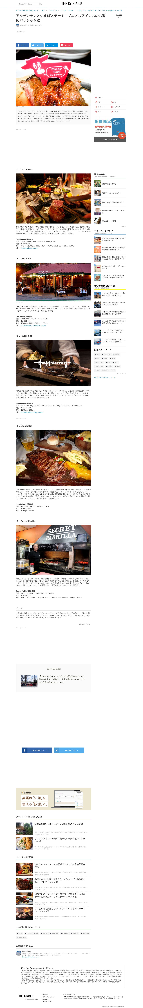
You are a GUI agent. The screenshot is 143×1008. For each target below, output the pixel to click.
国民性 (105, 358)
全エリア (100, 97)
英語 (98, 354)
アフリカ (116, 111)
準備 (98, 370)
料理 (114, 370)
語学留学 (106, 370)
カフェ (113, 358)
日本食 (118, 366)
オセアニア (116, 107)
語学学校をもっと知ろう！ (111, 193)
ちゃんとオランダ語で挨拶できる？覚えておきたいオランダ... (113, 276)
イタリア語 (107, 354)
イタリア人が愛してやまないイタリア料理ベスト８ (114, 239)
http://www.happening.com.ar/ (32, 412)
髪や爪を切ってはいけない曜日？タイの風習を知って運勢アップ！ (114, 258)
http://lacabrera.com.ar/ (29, 248)
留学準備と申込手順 (109, 184)
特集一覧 (123, 226)
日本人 (116, 362)
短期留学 (109, 366)
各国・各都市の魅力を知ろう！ (113, 202)
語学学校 (116, 354)
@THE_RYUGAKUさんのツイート (104, 377)
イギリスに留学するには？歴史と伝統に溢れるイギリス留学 (114, 313)
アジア (99, 111)
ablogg (34, 999)
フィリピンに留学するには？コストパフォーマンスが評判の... (114, 341)
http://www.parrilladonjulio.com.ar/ (33, 325)
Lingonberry (26, 951)
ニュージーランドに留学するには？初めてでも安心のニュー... (113, 331)
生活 (108, 362)
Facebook (45, 999)
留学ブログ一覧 (47, 1001)
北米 (98, 102)
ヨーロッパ (100, 107)
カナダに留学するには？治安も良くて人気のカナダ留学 (114, 303)
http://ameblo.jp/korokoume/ (30, 957)
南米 (114, 102)
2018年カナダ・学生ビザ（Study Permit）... (113, 267)
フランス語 (100, 366)
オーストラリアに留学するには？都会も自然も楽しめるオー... (114, 322)
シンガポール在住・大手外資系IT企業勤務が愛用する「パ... (114, 249)
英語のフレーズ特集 (109, 221)
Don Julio (21, 302)
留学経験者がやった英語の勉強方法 (114, 212)
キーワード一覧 (121, 373)
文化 (98, 358)
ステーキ (29, 933)
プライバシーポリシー (49, 997)
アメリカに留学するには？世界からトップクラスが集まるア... (114, 294)
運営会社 (45, 994)
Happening (21, 386)
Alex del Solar (21, 106)
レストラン (100, 362)
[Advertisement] (53, 719)
